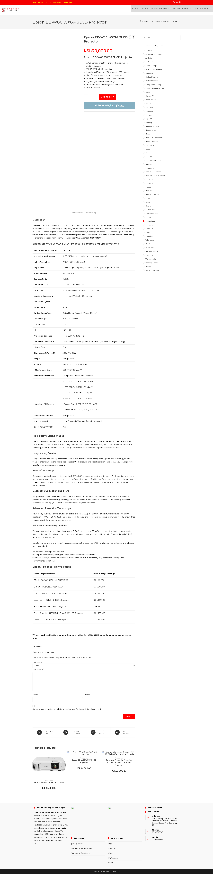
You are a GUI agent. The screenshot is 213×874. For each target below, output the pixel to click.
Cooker (148, 92)
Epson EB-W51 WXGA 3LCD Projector (84, 761)
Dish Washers (150, 100)
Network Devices (152, 195)
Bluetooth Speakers (153, 69)
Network (148, 191)
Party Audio (150, 210)
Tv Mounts (149, 248)
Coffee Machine (151, 77)
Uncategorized (151, 251)
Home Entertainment (153, 138)
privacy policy (77, 844)
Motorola (149, 183)
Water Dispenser (152, 270)
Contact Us (42, 2)
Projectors (49, 780)
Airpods (148, 50)
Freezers (149, 111)
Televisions (149, 240)
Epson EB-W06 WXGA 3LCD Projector (165, 21)
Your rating (38, 662)
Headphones (150, 130)
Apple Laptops (151, 66)
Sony (147, 232)
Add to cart (107, 97)
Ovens (148, 206)
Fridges (148, 115)
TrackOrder (67, 2)
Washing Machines (152, 263)
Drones (148, 104)
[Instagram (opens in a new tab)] (176, 2)
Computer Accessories (154, 88)
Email (88, 694)
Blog (34, 2)
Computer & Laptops (153, 85)
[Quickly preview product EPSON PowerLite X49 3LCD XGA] (64, 755)
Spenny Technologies (112, 543)
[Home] (140, 21)
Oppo (147, 202)
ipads (147, 149)
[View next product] (133, 37)
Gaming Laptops (152, 126)
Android (148, 58)
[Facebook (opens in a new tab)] (173, 2)
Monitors (148, 179)
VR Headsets (150, 259)
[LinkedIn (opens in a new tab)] (179, 2)
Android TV (149, 62)
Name (36, 694)
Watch (148, 267)
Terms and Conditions (80, 853)
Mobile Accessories (153, 172)
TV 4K (147, 244)
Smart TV (149, 229)
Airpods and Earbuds (153, 54)
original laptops (56, 825)
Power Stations (151, 213)
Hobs (147, 134)
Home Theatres (151, 141)
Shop (110, 863)
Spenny (37, 812)
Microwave (149, 168)
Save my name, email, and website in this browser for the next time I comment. (67, 709)
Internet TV (149, 145)
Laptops (148, 164)
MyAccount (113, 858)
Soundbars (149, 236)
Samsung (149, 225)
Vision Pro (149, 255)
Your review (38, 669)
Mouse (148, 187)
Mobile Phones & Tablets (155, 176)
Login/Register (55, 2)
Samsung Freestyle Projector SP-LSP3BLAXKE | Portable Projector (119, 762)
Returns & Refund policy (81, 848)
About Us (112, 848)
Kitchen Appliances (153, 160)
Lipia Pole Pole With (104, 105)
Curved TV (149, 96)
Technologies (47, 812)
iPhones (148, 153)
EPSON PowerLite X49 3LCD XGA (49, 782)
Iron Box (148, 157)
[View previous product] (129, 37)
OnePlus (148, 198)
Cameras (149, 73)
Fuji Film (148, 119)
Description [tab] (77, 213)
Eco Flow (149, 107)
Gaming (148, 123)
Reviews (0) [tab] (91, 213)
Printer (148, 217)
